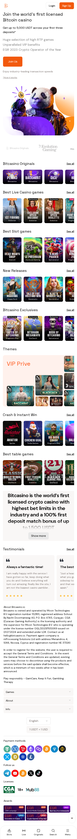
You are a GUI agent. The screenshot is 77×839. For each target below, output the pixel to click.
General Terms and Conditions (35, 653)
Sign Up (66, 5)
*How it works (10, 77)
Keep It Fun (44, 678)
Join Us (12, 61)
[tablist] (38, 832)
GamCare (31, 678)
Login (52, 5)
